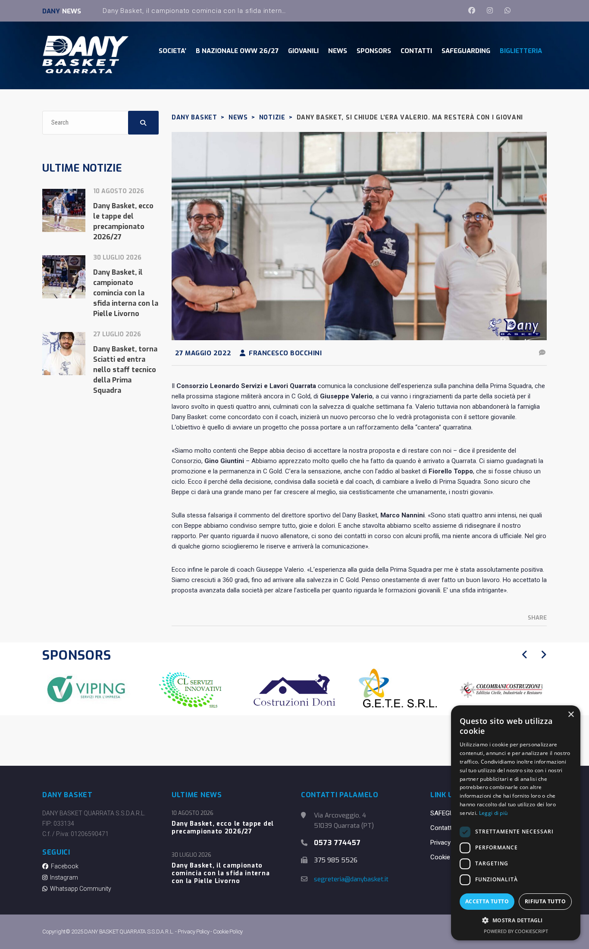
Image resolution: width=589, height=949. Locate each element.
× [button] (570, 714)
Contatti (441, 828)
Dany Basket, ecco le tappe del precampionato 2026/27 (223, 828)
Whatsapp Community (79, 888)
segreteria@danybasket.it (351, 879)
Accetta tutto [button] (487, 901)
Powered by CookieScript (516, 931)
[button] (516, 920)
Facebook (63, 866)
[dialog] (515, 822)
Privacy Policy (449, 842)
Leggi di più (493, 813)
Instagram (62, 877)
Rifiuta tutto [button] (545, 901)
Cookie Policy (449, 857)
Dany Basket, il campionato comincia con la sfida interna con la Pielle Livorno (227, 11)
